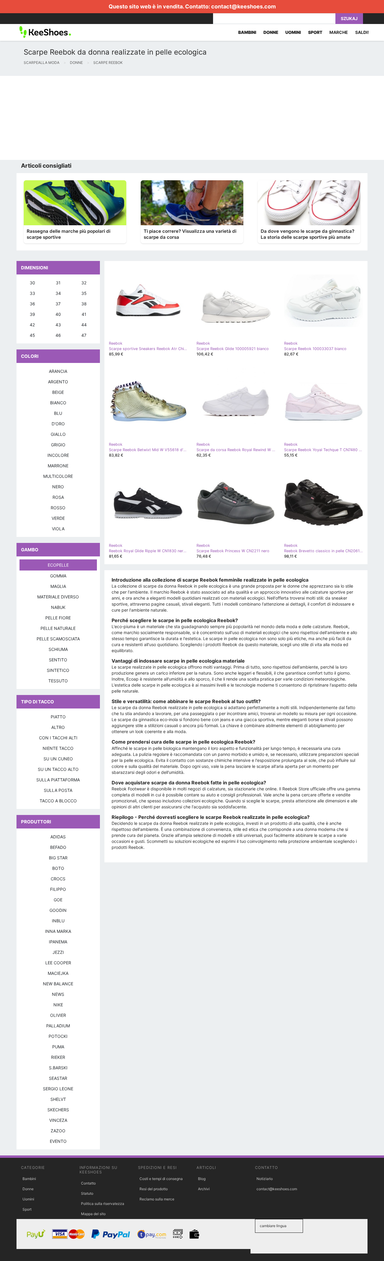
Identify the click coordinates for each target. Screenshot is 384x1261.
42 (32, 324)
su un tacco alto (58, 769)
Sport (27, 1209)
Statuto (87, 1193)
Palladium (58, 1025)
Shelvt (58, 1099)
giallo (58, 434)
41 (84, 314)
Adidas (58, 836)
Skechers (58, 1109)
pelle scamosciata (58, 638)
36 (32, 303)
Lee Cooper (58, 962)
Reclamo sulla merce (157, 1199)
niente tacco (58, 748)
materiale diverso (58, 596)
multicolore (58, 476)
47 (83, 335)
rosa (58, 497)
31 (58, 282)
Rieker (58, 1057)
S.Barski (58, 1067)
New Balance (58, 983)
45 (32, 335)
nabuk (58, 607)
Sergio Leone (58, 1088)
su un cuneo (58, 758)
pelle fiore (58, 617)
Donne (28, 1189)
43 (58, 324)
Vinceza (58, 1120)
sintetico (58, 670)
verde (58, 518)
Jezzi (58, 952)
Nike (58, 1004)
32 (83, 282)
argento (58, 381)
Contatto (88, 1183)
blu (58, 413)
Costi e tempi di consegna (161, 1178)
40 (58, 314)
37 (58, 303)
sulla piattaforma (58, 779)
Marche (338, 32)
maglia (58, 586)
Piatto (58, 716)
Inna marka (58, 931)
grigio (58, 444)
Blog (202, 1178)
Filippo (58, 889)
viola (58, 528)
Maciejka (58, 973)
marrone (58, 465)
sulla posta (58, 790)
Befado (58, 847)
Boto (58, 868)
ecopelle (58, 565)
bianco (58, 402)
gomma (58, 575)
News (58, 994)
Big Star (58, 857)
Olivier (58, 1015)
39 (32, 314)
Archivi (204, 1189)
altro (58, 727)
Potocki (58, 1036)
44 (84, 324)
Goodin (58, 910)
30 (32, 282)
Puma (58, 1046)
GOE (58, 899)
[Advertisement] (180, 118)
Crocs (58, 878)
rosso (58, 507)
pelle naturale (58, 628)
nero (58, 486)
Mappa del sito (93, 1214)
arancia (58, 371)
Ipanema (58, 941)
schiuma (58, 649)
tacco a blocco (58, 800)
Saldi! (362, 32)
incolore (58, 455)
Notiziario (264, 1178)
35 (84, 293)
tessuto (58, 680)
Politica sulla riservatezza (102, 1203)
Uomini (28, 1199)
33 (32, 293)
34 (58, 293)
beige (58, 392)
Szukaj (349, 18)
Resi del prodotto (154, 1189)
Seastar (58, 1078)
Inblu (58, 920)
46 (58, 335)
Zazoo (58, 1130)
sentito (58, 659)
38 (84, 303)
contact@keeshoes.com (243, 6)
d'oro (58, 423)
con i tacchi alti (58, 737)
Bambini (29, 1178)
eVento (58, 1141)
